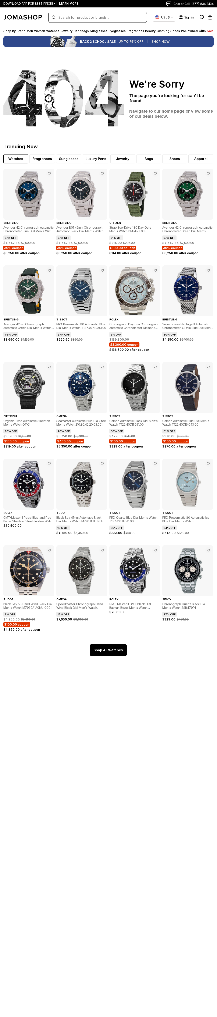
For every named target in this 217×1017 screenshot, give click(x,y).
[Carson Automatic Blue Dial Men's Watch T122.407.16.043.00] (208, 367)
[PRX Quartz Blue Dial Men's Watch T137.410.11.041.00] (155, 463)
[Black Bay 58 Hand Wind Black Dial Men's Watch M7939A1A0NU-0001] (49, 550)
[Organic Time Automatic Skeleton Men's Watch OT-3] (49, 367)
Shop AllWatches (108, 650)
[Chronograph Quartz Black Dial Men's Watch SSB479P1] (208, 550)
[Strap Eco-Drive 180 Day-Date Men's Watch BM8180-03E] (155, 173)
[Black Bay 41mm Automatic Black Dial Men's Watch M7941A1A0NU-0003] (102, 463)
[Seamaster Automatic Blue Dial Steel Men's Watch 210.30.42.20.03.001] (102, 367)
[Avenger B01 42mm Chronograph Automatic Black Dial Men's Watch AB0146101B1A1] (102, 173)
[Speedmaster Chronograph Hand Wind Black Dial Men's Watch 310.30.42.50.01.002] (102, 550)
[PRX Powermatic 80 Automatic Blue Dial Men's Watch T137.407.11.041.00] (102, 270)
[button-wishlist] (201, 17)
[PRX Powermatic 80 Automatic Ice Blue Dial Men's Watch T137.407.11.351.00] (208, 463)
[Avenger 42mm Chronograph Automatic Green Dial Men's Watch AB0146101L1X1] (49, 270)
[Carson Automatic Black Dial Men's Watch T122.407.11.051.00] (155, 367)
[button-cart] (210, 17)
